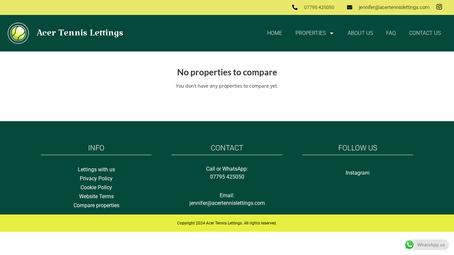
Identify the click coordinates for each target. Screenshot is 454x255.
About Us (360, 33)
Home (274, 33)
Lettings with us (96, 169)
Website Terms (96, 196)
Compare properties (96, 205)
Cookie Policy (96, 187)
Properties (310, 33)
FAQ (391, 33)
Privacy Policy (96, 178)
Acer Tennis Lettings (80, 35)
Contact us (425, 33)
